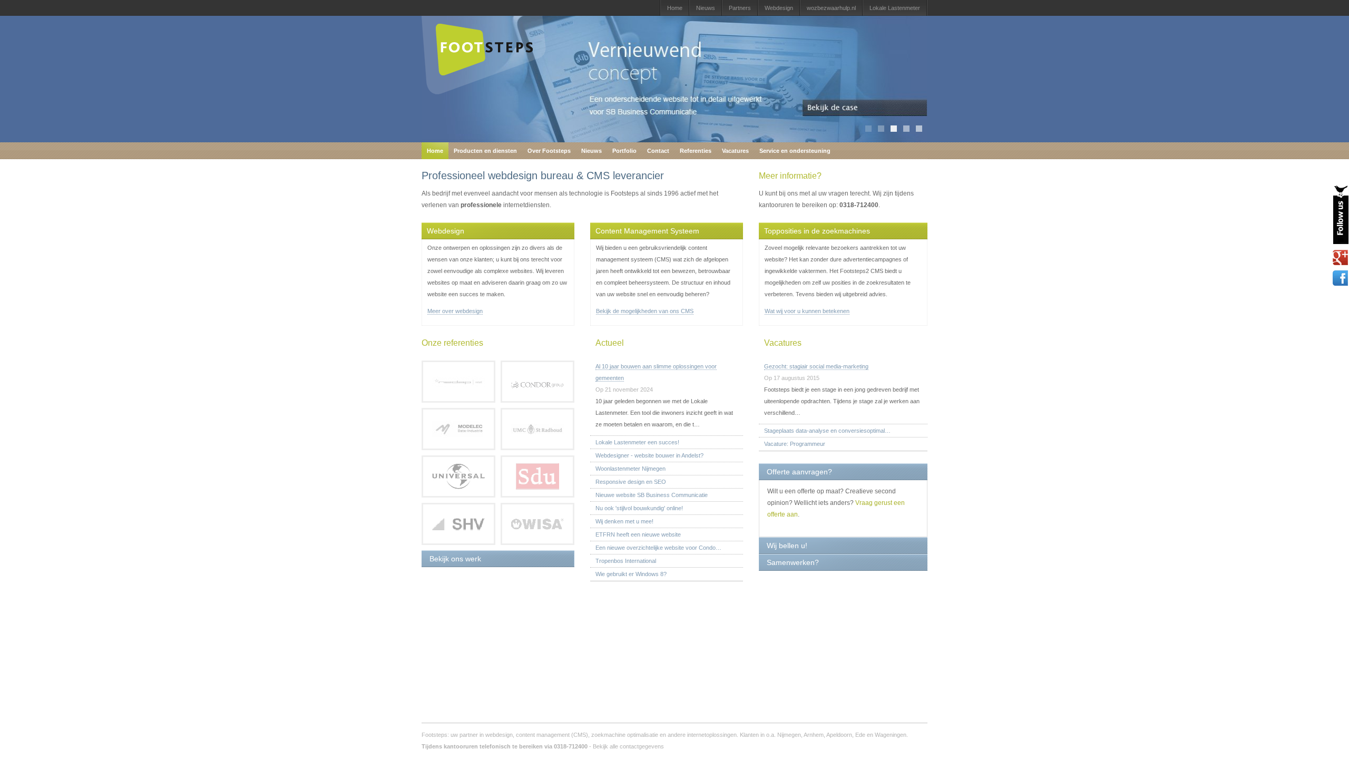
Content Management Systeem (647, 231)
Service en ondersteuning (794, 151)
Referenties (695, 151)
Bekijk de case (865, 108)
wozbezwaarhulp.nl (831, 8)
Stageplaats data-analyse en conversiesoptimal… (827, 430)
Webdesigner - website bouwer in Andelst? (649, 455)
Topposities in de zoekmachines (817, 231)
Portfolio (624, 151)
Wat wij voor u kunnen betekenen (807, 311)
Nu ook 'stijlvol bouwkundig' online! (639, 508)
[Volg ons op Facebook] (1341, 278)
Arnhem (814, 735)
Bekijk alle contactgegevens (628, 746)
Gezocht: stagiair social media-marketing (816, 366)
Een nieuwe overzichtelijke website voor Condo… (658, 547)
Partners (740, 8)
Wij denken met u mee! (624, 521)
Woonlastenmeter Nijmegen (630, 468)
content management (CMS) (552, 735)
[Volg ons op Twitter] (1341, 214)
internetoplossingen (712, 735)
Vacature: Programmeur (794, 444)
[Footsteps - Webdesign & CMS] (484, 92)
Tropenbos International (625, 561)
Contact (658, 151)
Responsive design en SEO (630, 482)
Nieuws (705, 8)
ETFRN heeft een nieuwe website (638, 534)
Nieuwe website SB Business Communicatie (651, 495)
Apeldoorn (839, 735)
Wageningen (890, 735)
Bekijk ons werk (455, 558)
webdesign (499, 735)
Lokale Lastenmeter (894, 8)
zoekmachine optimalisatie (624, 735)
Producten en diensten (485, 151)
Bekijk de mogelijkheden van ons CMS (644, 311)
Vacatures (735, 151)
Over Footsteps (549, 151)
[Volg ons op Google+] (1341, 257)
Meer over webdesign (455, 311)
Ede (860, 735)
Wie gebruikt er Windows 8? (631, 574)
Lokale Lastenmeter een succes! (637, 442)
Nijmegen (789, 735)
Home (674, 8)
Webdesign (779, 8)
